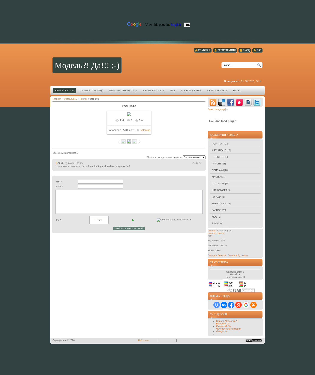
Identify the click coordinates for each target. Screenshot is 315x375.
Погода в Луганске (238, 255)
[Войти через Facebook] (231, 305)
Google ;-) (221, 331)
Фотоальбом (70, 99)
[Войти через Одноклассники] (253, 305)
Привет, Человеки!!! (226, 321)
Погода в (216, 233)
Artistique (219, 150)
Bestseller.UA (223, 323)
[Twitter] (257, 102)
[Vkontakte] (248, 102)
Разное (216, 210)
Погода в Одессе (217, 255)
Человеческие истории (228, 328)
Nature (216, 163)
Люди (215, 223)
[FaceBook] (230, 102)
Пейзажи (218, 170)
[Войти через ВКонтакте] (224, 305)
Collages (218, 183)
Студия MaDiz (223, 326)
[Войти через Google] (246, 304)
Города (216, 197)
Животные (219, 203)
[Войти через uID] (216, 305)
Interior (83, 99)
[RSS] (213, 102)
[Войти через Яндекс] (238, 305)
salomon (145, 130)
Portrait (218, 143)
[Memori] (239, 102)
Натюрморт (219, 190)
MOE (214, 216)
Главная (56, 99)
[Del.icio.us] (221, 102)
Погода (211, 230)
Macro (216, 177)
